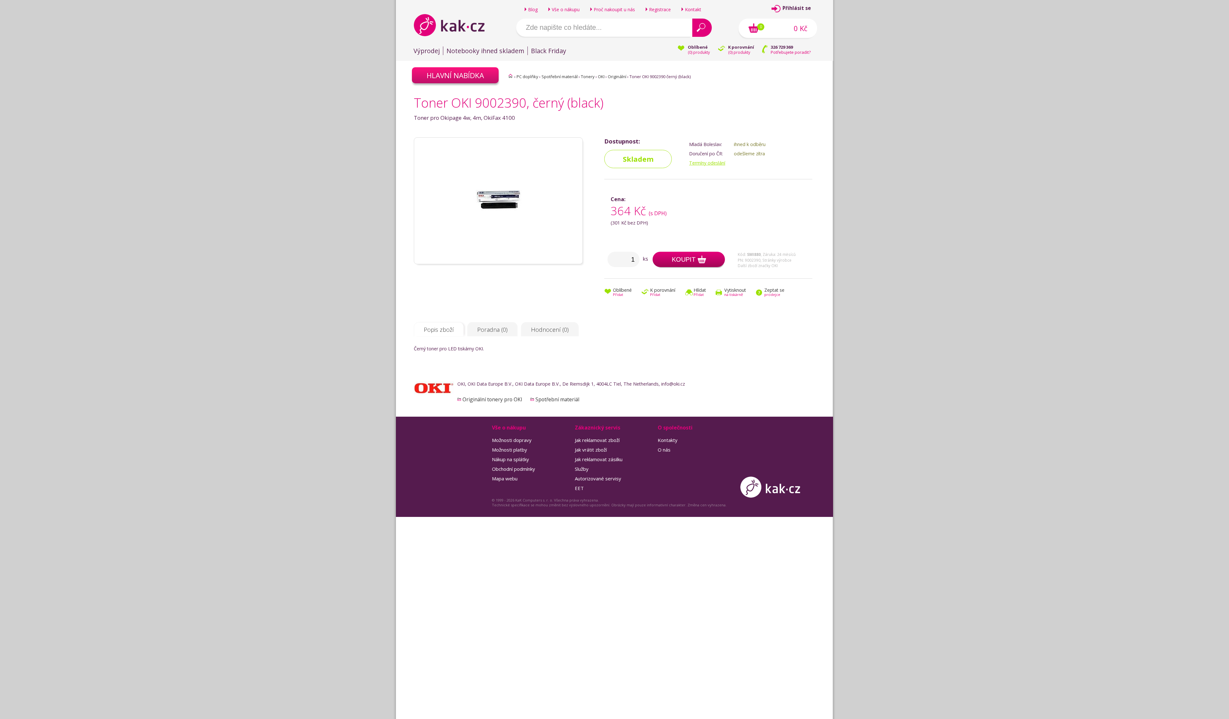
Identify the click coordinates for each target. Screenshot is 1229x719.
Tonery (588, 76)
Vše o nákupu (566, 9)
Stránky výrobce (776, 260)
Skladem (638, 159)
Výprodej (427, 50)
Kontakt (693, 9)
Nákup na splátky (510, 459)
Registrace (660, 9)
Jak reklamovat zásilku (599, 459)
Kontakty (668, 440)
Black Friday (548, 50)
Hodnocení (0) (550, 329)
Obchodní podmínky (513, 469)
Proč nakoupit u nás (614, 9)
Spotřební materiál (560, 76)
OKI (601, 76)
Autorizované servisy (598, 478)
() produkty (699, 52)
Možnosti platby (509, 449)
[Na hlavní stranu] (455, 25)
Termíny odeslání (707, 163)
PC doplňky (527, 76)
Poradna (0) (492, 329)
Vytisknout (735, 292)
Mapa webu (505, 478)
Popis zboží (439, 329)
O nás (664, 449)
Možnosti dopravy (512, 440)
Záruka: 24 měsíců (779, 254)
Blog (533, 9)
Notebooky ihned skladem (485, 50)
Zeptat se (774, 292)
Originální (617, 76)
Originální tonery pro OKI (492, 399)
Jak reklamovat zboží (597, 440)
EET (579, 488)
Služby (582, 469)
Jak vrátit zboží (591, 449)
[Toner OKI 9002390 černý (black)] (498, 261)
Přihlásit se (797, 8)
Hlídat (700, 292)
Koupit (683, 259)
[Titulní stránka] (510, 76)
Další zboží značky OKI (758, 265)
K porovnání (662, 292)
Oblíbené (622, 292)
